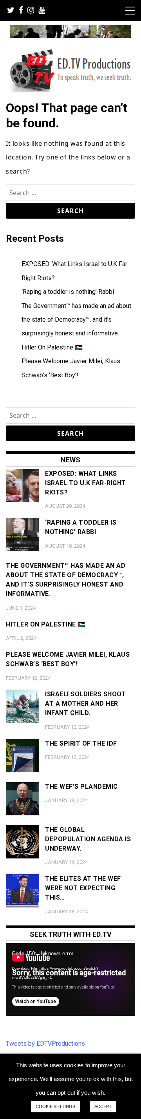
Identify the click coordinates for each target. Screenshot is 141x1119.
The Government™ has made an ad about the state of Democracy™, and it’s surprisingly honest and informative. (76, 319)
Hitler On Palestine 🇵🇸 (52, 347)
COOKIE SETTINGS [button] (55, 1106)
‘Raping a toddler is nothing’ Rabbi (68, 291)
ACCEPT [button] (103, 1106)
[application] (70, 979)
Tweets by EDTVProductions (45, 1043)
